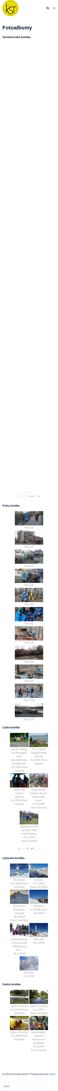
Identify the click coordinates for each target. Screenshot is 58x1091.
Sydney (52, 1074)
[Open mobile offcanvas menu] (54, 8)
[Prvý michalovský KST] (10, 7)
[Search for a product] (47, 8)
